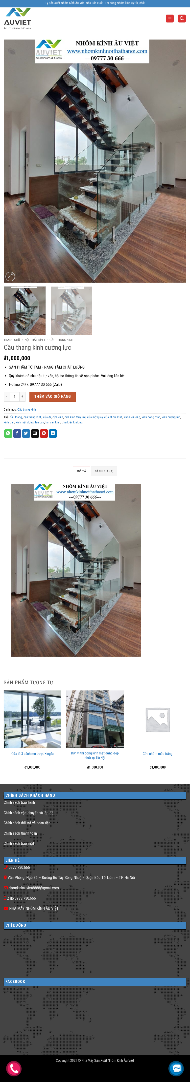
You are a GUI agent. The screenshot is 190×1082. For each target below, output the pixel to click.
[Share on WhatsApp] (8, 433)
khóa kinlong (132, 417)
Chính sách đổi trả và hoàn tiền (27, 823)
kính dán (9, 422)
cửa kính (57, 417)
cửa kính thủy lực (75, 417)
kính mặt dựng (25, 422)
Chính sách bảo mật (19, 843)
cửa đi (47, 417)
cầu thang (16, 417)
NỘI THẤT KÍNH (35, 340)
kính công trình (151, 417)
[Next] (176, 161)
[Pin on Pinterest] (44, 433)
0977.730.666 (19, 867)
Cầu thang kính (61, 340)
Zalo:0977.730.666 (21, 898)
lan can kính (53, 422)
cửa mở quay (95, 417)
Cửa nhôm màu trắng (157, 754)
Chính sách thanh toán (20, 833)
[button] (170, 19)
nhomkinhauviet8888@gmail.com (34, 888)
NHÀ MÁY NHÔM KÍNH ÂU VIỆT (34, 908)
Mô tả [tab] (81, 471)
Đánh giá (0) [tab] (104, 471)
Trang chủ (12, 340)
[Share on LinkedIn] (53, 433)
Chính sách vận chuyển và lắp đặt (29, 813)
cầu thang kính (33, 417)
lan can (39, 422)
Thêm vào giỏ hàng (52, 396)
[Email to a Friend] (35, 433)
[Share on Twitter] (26, 433)
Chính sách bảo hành (19, 802)
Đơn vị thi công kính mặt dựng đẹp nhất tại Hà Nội (95, 755)
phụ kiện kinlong (72, 422)
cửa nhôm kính (113, 417)
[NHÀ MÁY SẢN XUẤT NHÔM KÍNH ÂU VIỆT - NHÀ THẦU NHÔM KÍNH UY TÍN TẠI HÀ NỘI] (23, 18)
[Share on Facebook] (17, 433)
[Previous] (13, 161)
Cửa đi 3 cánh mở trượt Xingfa (32, 754)
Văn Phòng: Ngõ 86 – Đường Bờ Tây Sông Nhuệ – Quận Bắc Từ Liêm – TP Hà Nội (71, 877)
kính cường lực (171, 417)
